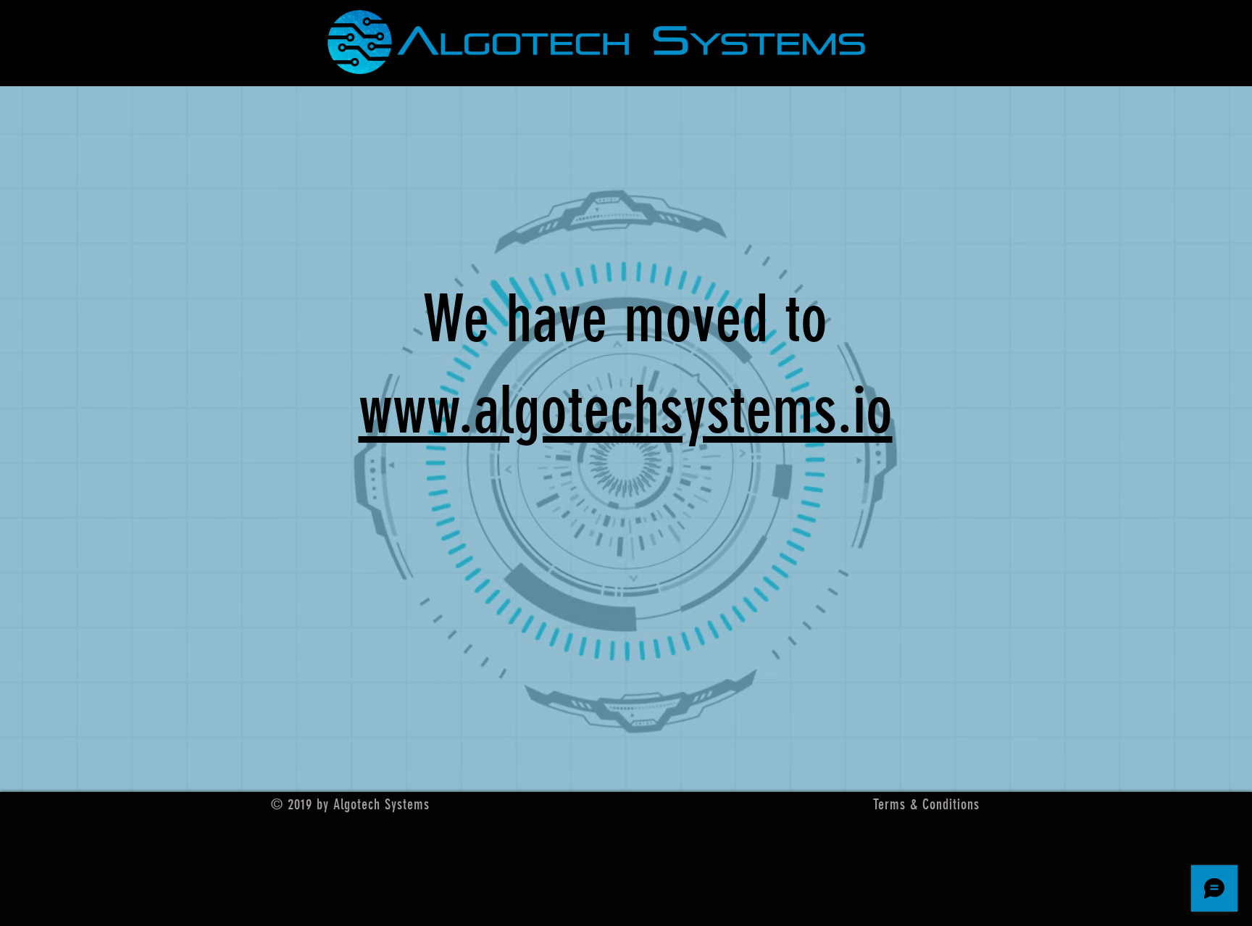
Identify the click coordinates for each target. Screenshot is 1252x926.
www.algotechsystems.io (626, 410)
